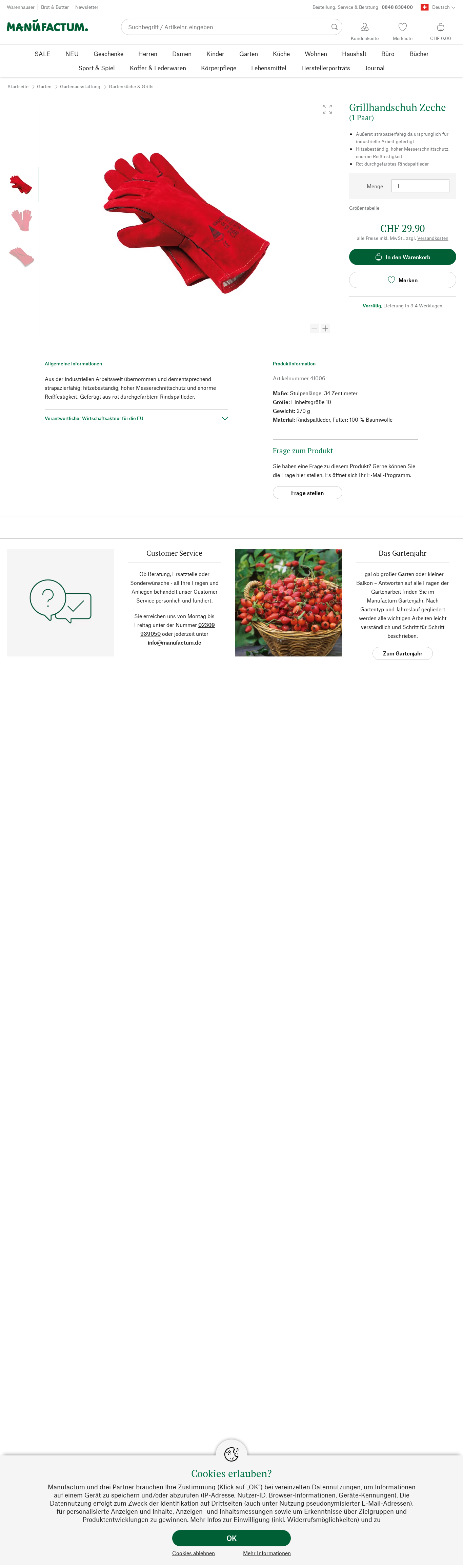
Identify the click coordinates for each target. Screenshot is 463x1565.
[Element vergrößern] (325, 328)
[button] (327, 109)
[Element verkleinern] (314, 328)
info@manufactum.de (174, 642)
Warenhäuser (21, 7)
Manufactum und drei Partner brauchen (105, 1487)
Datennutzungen (336, 1487)
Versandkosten (432, 238)
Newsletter (86, 7)
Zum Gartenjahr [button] (402, 653)
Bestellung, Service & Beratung (363, 7)
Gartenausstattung (80, 86)
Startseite (17, 86)
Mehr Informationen (267, 1553)
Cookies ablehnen (193, 1553)
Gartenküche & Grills (131, 86)
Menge (375, 186)
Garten (44, 86)
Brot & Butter (55, 7)
